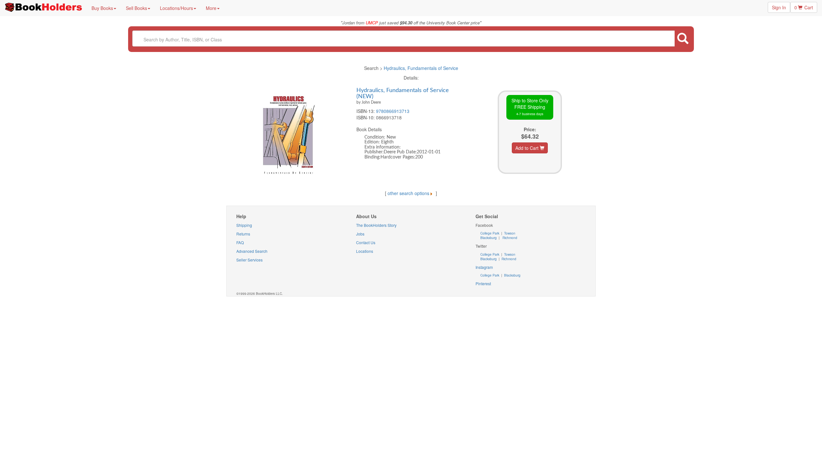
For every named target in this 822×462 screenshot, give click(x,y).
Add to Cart (527, 148)
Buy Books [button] (102, 8)
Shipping (244, 225)
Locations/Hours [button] (176, 8)
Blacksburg (488, 237)
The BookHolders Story (376, 225)
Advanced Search (251, 251)
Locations (364, 251)
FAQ (240, 242)
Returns (243, 233)
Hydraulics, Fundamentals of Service (421, 68)
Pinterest (483, 283)
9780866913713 (392, 111)
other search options (408, 193)
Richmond (509, 237)
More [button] (211, 8)
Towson (509, 233)
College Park (490, 233)
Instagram (484, 267)
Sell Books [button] (136, 8)
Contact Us (365, 242)
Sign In (779, 7)
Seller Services (249, 259)
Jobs (360, 233)
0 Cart (803, 7)
